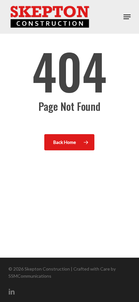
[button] (127, 17)
